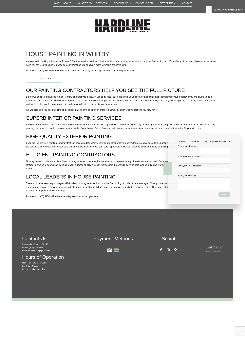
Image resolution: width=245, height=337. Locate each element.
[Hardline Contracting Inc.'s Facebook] (161, 250)
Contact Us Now (44, 78)
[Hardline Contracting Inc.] (122, 25)
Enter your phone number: (189, 156)
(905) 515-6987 (36, 247)
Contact (187, 3)
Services (101, 3)
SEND (224, 194)
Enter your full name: (187, 146)
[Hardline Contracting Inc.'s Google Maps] (175, 250)
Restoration (167, 3)
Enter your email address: (189, 166)
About (67, 3)
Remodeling (121, 3)
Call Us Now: (228, 9)
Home (56, 3)
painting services (128, 61)
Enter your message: (187, 175)
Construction (144, 3)
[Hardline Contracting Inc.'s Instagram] (168, 250)
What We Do (85, 3)
